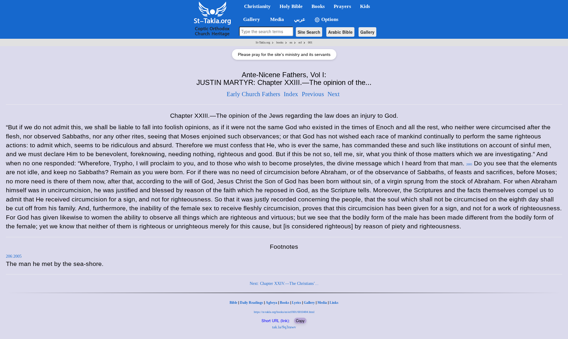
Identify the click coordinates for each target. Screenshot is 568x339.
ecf (300, 42)
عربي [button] (299, 19)
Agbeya (271, 303)
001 (310, 42)
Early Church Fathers (253, 94)
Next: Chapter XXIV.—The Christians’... (284, 283)
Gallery (367, 32)
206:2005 (14, 256)
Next (333, 94)
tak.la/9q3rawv (284, 327)
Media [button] (276, 19)
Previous (313, 94)
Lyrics (296, 303)
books (279, 42)
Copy (300, 320)
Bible (233, 303)
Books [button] (318, 6)
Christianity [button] (257, 6)
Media (322, 303)
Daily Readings (251, 303)
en (291, 42)
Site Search (309, 32)
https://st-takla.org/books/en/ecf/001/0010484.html (284, 312)
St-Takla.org (263, 42)
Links (334, 303)
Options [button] (329, 19)
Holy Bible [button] (291, 6)
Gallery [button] (250, 19)
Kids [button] (365, 6)
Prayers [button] (342, 6)
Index (291, 94)
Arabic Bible (340, 32)
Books (284, 303)
